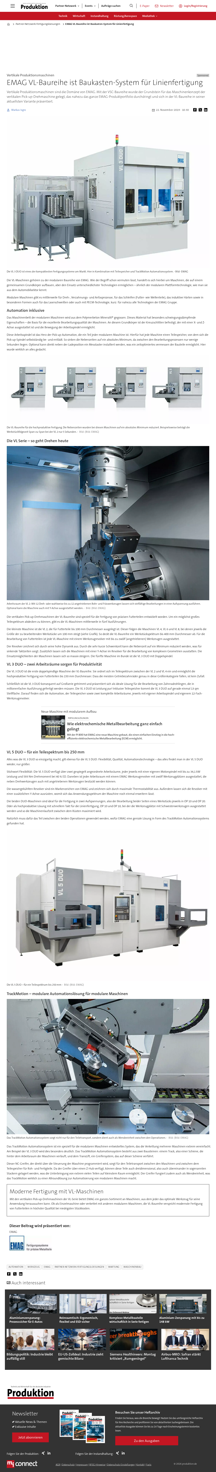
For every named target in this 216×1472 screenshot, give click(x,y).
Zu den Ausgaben (146, 1441)
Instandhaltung (100, 16)
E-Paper (145, 6)
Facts (148, 1464)
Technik (63, 16)
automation (16, 1266)
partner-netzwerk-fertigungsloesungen (79, 1266)
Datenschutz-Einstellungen (121, 1464)
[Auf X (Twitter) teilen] (201, 110)
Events (89, 6)
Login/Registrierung (195, 6)
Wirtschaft (79, 16)
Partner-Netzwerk (65, 6)
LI (49, 1453)
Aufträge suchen (110, 6)
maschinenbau (132, 1266)
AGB (58, 1464)
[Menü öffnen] (12, 6)
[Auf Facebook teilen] (195, 110)
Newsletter (167, 6)
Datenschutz (68, 1464)
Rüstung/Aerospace (125, 16)
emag (47, 1266)
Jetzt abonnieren (30, 1437)
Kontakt (140, 1464)
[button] (13, 1346)
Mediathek (148, 16)
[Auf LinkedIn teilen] (206, 110)
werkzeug (34, 1266)
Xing (44, 1453)
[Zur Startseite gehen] (34, 5)
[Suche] (131, 6)
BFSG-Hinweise (97, 1464)
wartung (113, 1266)
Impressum (82, 1464)
